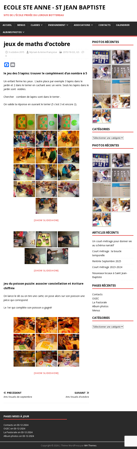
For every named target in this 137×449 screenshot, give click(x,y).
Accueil (7, 25)
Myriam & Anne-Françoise (43, 52)
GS (77, 52)
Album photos (100, 306)
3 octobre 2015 (16, 52)
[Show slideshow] (46, 220)
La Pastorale (99, 302)
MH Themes (90, 445)
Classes (35, 25)
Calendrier (123, 25)
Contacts (104, 25)
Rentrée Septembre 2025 (106, 261)
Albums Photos (12, 32)
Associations (82, 25)
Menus (21, 25)
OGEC (95, 298)
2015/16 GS (69, 52)
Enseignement (56, 25)
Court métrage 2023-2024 (107, 267)
